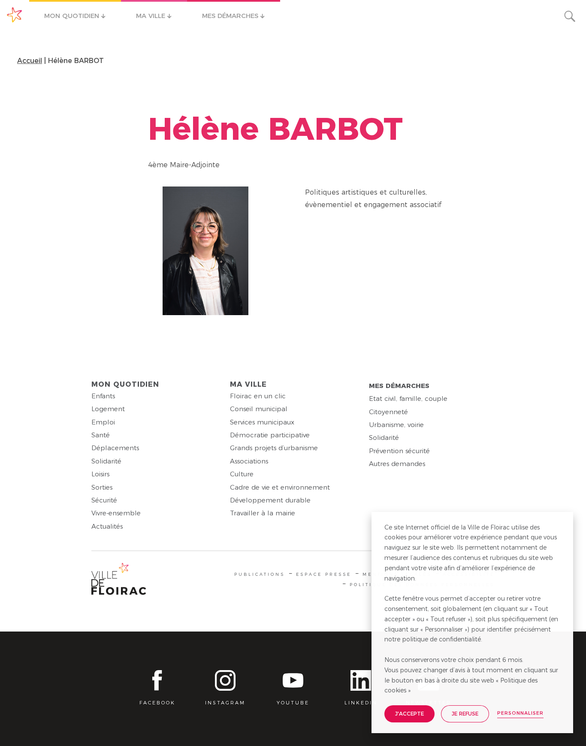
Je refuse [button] (465, 713)
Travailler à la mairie (262, 513)
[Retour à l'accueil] (118, 580)
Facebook (157, 703)
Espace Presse (323, 574)
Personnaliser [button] (520, 713)
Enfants (103, 396)
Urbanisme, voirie (396, 425)
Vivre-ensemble (116, 513)
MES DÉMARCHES (231, 16)
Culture (242, 474)
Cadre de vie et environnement (280, 487)
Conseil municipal (258, 409)
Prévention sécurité (399, 451)
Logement (108, 409)
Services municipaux (262, 422)
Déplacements (115, 448)
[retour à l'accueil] (14, 15)
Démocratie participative (270, 435)
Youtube (293, 703)
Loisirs (100, 474)
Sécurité (104, 500)
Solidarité (106, 461)
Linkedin (361, 703)
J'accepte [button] (409, 713)
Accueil (29, 61)
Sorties (101, 487)
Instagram (225, 703)
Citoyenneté (388, 412)
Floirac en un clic (258, 396)
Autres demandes (397, 464)
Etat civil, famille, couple (408, 398)
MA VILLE (151, 16)
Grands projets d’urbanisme (274, 448)
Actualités (107, 526)
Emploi (103, 422)
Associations (249, 461)
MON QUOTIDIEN (72, 16)
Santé (100, 435)
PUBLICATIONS (259, 574)
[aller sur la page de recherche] (569, 16)
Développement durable (270, 500)
